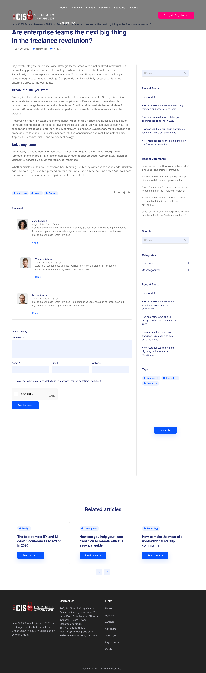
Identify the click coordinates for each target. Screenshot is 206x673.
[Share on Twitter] (119, 193)
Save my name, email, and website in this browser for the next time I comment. (59, 381)
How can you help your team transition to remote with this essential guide (164, 131)
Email (56, 363)
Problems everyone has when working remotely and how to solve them (162, 107)
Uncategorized (151, 270)
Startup (152, 383)
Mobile (37, 193)
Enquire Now (67, 22)
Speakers (104, 7)
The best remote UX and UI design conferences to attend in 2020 (160, 119)
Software (58, 49)
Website (96, 363)
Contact (110, 649)
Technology (152, 528)
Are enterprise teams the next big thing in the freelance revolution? (164, 142)
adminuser (41, 49)
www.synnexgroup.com (83, 635)
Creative (152, 378)
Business (147, 263)
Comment (18, 337)
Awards (133, 7)
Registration (112, 642)
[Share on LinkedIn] (129, 193)
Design (25, 528)
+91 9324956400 (75, 627)
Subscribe (165, 430)
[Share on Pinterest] (124, 193)
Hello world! (148, 97)
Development (91, 528)
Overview (76, 7)
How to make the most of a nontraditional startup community (162, 541)
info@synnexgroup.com (79, 631)
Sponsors (119, 7)
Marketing (22, 193)
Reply (35, 242)
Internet (171, 378)
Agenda (90, 7)
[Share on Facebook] (114, 193)
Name (16, 363)
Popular (52, 193)
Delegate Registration (176, 15)
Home (63, 7)
